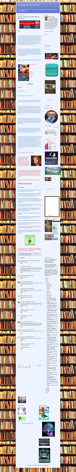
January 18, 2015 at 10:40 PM (29, 336)
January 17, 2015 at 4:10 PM (30, 301)
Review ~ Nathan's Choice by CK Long (52, 333)
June (48, 289)
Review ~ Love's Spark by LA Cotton (52, 370)
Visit (47, 105)
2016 (47, 281)
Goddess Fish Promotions (24, 260)
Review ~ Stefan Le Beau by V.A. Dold (52, 366)
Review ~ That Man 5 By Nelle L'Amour (52, 361)
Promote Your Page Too (48, 49)
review (30, 254)
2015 (47, 282)
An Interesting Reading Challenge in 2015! (51, 377)
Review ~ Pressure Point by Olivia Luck (51, 313)
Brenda (49, 131)
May (48, 291)
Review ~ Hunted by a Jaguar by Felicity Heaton (52, 357)
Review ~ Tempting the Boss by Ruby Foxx (52, 344)
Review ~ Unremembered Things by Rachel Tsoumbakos (52, 322)
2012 (47, 391)
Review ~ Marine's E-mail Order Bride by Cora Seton (52, 347)
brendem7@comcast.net (49, 262)
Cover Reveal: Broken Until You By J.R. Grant (52, 331)
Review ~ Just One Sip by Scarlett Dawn (51, 342)
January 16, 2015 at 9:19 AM (26, 266)
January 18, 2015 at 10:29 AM (29, 321)
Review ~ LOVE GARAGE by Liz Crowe (52, 375)
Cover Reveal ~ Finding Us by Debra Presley (52, 326)
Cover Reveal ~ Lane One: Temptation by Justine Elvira (52, 340)
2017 (47, 279)
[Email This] (33, 253)
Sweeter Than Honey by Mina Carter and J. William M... (52, 328)
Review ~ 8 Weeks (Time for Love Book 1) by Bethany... (51, 299)
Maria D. (21, 281)
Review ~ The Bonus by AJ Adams (51, 301)
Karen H (21, 321)
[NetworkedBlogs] (55, 238)
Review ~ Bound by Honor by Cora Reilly (52, 373)
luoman (40, 465)
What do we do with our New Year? (52, 386)
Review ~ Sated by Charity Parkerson (51, 308)
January (48, 297)
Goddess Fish (26, 254)
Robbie (21, 295)
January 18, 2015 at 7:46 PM (29, 329)
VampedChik (22, 301)
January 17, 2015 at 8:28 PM (27, 315)
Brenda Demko (51, 16)
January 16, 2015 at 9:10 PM (28, 281)
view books (56, 135)
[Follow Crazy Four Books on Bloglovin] (49, 31)
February (48, 295)
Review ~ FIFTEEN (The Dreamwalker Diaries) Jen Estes (52, 349)
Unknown (21, 336)
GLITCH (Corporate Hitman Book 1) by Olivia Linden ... (51, 380)
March (48, 294)
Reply (21, 263)
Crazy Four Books (29, 5)
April (48, 292)
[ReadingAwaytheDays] (48, 436)
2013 (47, 389)
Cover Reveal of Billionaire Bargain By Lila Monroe (51, 368)
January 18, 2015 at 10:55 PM (30, 343)
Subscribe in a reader (49, 108)
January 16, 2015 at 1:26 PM (29, 275)
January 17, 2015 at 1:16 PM (27, 295)
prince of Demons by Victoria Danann (52, 335)
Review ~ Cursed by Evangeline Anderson (52, 383)
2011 (46, 392)
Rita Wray (22, 275)
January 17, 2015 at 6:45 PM (29, 309)
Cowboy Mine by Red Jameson (52, 381)
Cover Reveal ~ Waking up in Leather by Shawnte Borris (52, 306)
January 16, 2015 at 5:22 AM (35, 260)
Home (30, 365)
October (48, 284)
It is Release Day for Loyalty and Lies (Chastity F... (52, 303)
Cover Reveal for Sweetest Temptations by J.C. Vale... (51, 338)
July (47, 288)
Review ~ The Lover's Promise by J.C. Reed (52, 317)
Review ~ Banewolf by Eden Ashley (52, 364)
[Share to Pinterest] (37, 253)
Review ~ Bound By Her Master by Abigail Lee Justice (52, 315)
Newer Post (20, 365)
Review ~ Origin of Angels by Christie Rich (52, 359)
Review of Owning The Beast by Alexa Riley (52, 324)
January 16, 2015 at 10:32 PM (29, 288)
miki (21, 266)
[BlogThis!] (34, 253)
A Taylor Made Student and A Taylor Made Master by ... (52, 310)
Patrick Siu (22, 329)
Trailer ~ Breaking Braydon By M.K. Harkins (52, 352)
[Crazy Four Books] (45, 48)
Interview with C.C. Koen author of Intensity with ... (52, 319)
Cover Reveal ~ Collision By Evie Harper (52, 354)
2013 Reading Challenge (51, 130)
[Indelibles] (49, 239)
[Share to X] (35, 253)
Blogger (47, 465)
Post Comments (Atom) (27, 367)
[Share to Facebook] (36, 253)
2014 (47, 388)
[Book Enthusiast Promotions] (27, 423)
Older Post (39, 365)
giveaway (22, 254)
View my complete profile (49, 28)
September (49, 285)
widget (57, 127)
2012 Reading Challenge (55, 225)
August (48, 286)
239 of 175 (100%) (55, 233)
